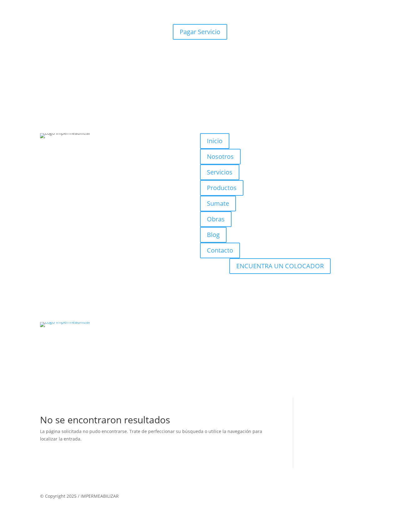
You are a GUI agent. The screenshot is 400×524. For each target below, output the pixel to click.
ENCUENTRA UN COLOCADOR (280, 266)
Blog (213, 234)
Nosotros (220, 156)
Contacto (220, 250)
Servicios (219, 172)
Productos (222, 188)
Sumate (218, 203)
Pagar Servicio (200, 32)
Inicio (214, 141)
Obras (216, 219)
